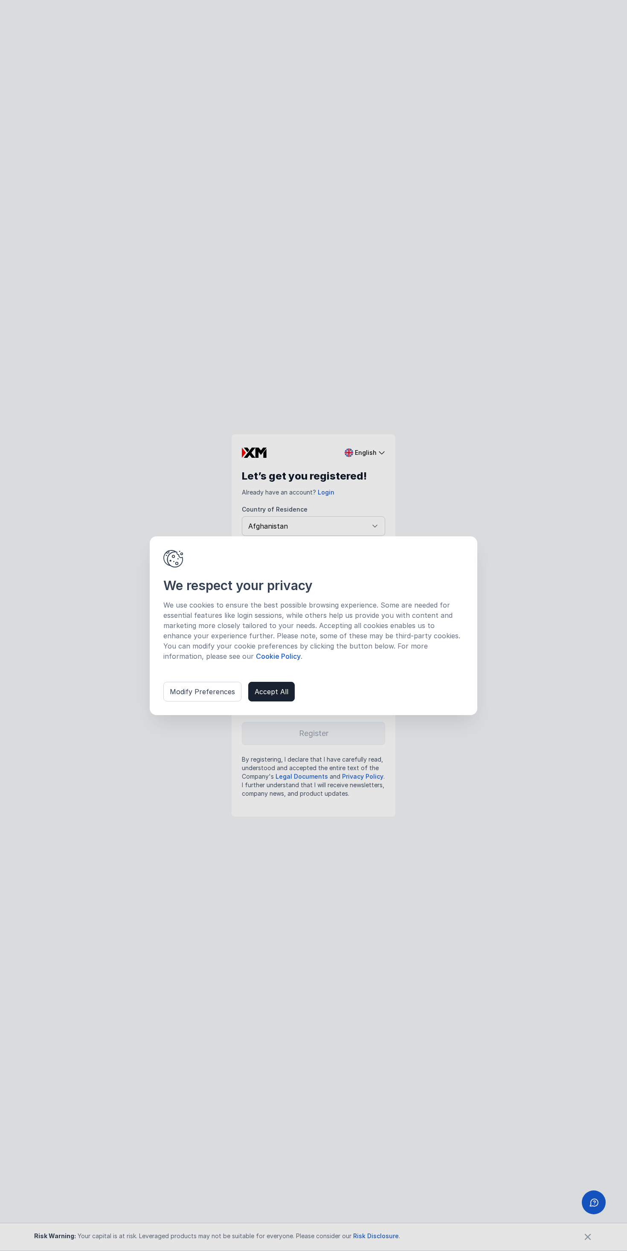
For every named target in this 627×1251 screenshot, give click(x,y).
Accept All (271, 691)
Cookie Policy (278, 656)
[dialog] (313, 625)
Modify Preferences (202, 691)
